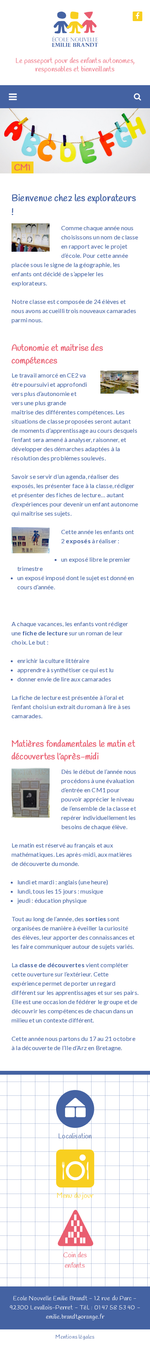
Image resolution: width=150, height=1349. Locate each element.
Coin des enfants (75, 1260)
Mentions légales (74, 1337)
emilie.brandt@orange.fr (75, 1317)
